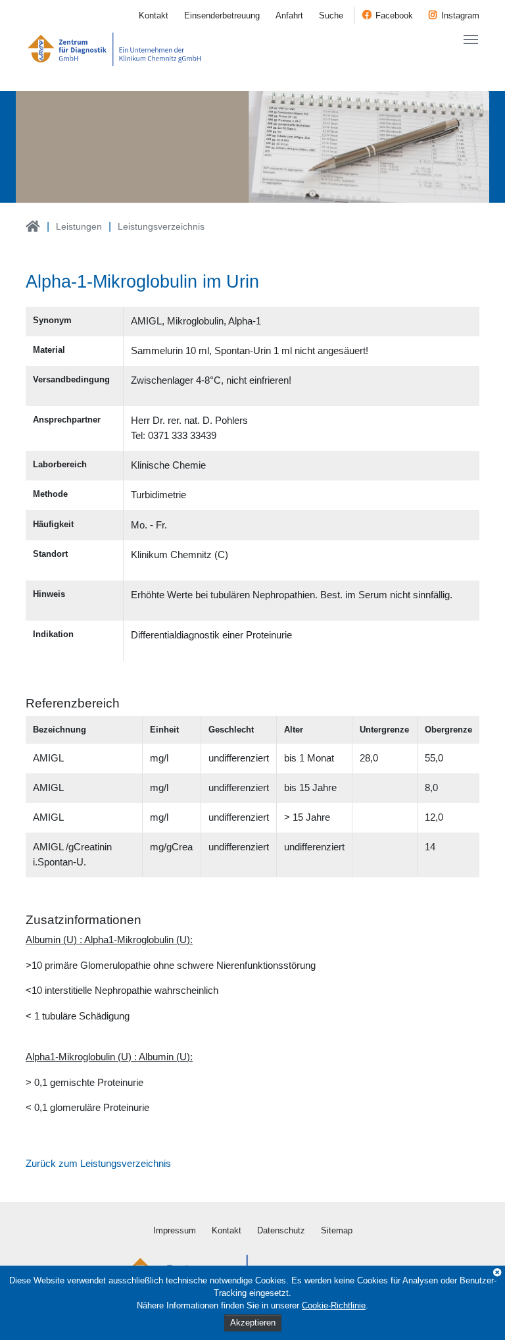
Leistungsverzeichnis (161, 226)
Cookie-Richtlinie (334, 1305)
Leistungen (79, 226)
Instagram (460, 15)
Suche (331, 15)
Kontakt (153, 15)
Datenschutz (281, 1230)
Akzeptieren (253, 1322)
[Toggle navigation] (471, 39)
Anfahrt (289, 15)
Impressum (174, 1230)
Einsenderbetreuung (222, 15)
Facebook (394, 15)
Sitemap (336, 1230)
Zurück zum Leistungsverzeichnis (98, 1163)
